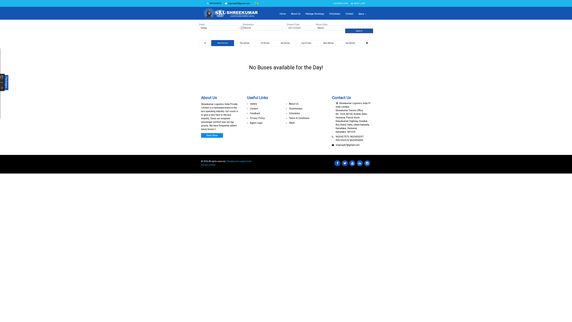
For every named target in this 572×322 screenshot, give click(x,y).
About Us (295, 13)
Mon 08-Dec (328, 43)
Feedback (255, 113)
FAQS (292, 122)
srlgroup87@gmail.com (348, 145)
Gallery (253, 103)
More (361, 14)
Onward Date (293, 24)
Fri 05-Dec (265, 43)
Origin (202, 24)
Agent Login (359, 3)
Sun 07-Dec (306, 43)
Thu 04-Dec (245, 43)
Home (283, 13)
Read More (212, 135)
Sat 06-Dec (285, 43)
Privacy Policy (257, 118)
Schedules (334, 13)
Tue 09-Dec (350, 43)
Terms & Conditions (299, 118)
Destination (248, 24)
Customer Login (340, 3)
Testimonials (295, 108)
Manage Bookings (315, 13)
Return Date (321, 24)
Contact (349, 13)
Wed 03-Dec (222, 43)
